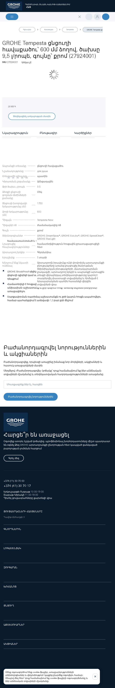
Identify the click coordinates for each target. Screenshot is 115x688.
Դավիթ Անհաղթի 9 (14, 517)
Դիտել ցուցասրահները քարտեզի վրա (28, 498)
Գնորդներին (12, 529)
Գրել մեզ (13, 458)
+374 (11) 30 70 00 (14, 481)
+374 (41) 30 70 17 (17, 485)
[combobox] (51, 22)
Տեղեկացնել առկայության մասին (32, 116)
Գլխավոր (27, 29)
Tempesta (70, 29)
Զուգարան (10, 567)
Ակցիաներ (11, 644)
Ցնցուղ (9, 605)
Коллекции (48, 29)
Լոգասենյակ (12, 548)
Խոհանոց (10, 586)
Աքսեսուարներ (14, 624)
